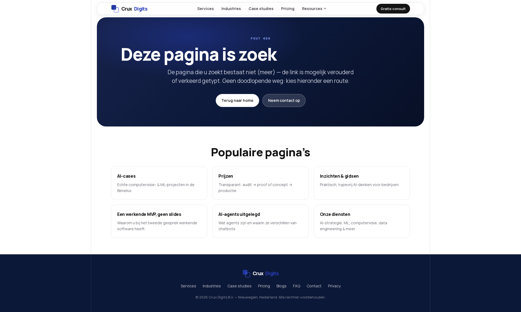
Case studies (261, 8)
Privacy (334, 285)
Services (205, 8)
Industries (231, 8)
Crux (134, 8)
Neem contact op (284, 100)
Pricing (287, 8)
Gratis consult (393, 8)
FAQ (296, 285)
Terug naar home (237, 100)
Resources (312, 8)
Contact (314, 285)
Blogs (282, 285)
